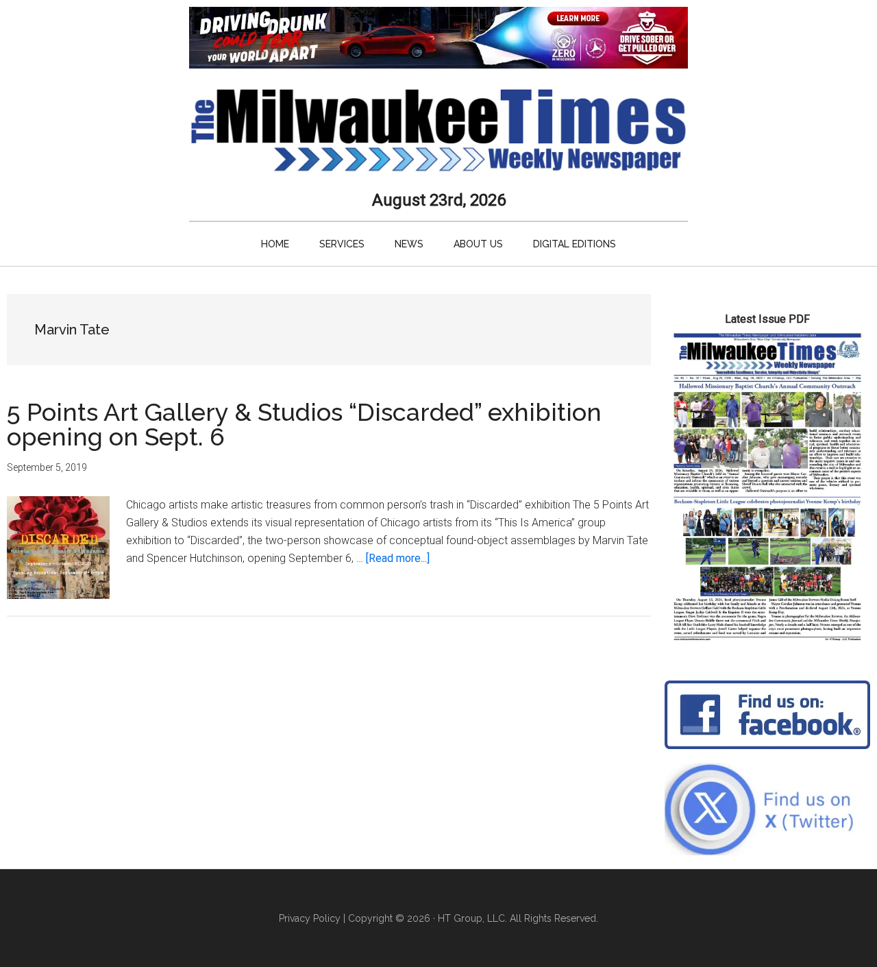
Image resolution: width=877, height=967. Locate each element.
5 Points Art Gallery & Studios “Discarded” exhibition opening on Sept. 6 (304, 424)
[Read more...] (398, 558)
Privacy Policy (310, 918)
